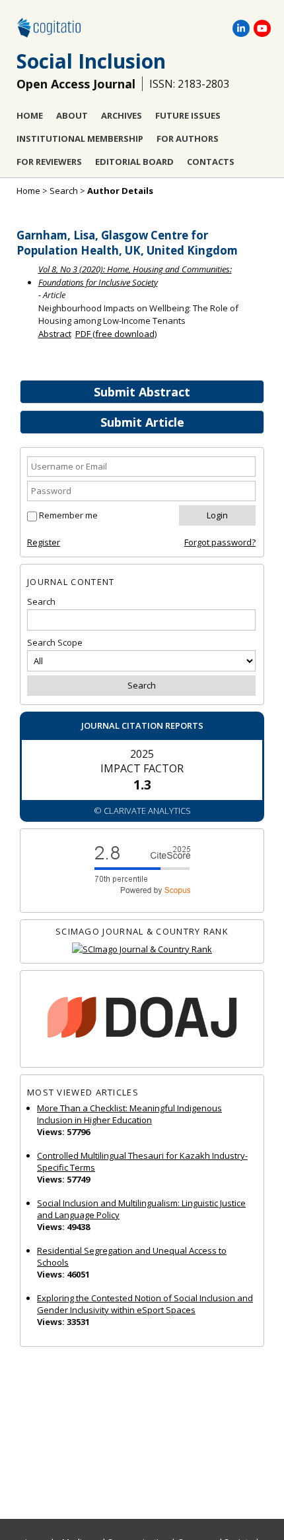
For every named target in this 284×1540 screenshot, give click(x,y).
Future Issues (188, 115)
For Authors (188, 138)
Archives (121, 115)
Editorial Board (134, 162)
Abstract (54, 334)
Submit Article (142, 422)
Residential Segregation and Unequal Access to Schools (132, 1256)
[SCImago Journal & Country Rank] (142, 949)
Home (30, 115)
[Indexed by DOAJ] (142, 1019)
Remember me (68, 515)
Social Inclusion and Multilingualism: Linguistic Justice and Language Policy (141, 1209)
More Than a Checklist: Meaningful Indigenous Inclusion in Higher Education (129, 1114)
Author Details (120, 191)
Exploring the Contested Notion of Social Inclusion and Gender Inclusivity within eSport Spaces (145, 1304)
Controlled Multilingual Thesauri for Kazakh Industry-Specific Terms (142, 1161)
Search (64, 191)
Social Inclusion (91, 61)
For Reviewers (49, 162)
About (72, 115)
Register (43, 542)
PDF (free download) (116, 334)
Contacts (210, 162)
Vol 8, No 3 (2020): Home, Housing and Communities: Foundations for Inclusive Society (135, 275)
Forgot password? (220, 542)
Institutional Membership (80, 138)
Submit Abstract (142, 392)
